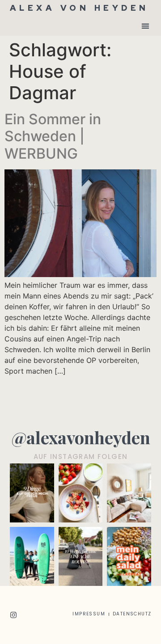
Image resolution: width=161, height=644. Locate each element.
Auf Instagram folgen (81, 456)
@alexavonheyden (80, 437)
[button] (145, 26)
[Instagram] (13, 615)
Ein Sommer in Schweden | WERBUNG (52, 136)
